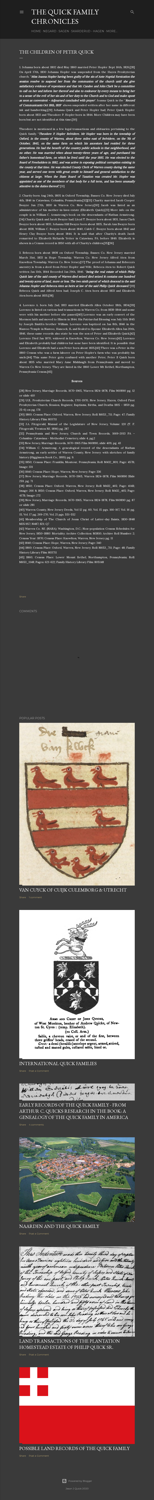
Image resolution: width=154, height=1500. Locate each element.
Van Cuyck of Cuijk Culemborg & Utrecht (73, 890)
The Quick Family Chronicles (65, 16)
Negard (49, 31)
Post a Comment (39, 1070)
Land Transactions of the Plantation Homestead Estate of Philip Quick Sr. (69, 1344)
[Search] (132, 11)
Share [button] (22, 596)
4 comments (36, 1124)
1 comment (35, 897)
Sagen (64, 31)
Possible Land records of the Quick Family (74, 1448)
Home (36, 31)
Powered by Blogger (80, 1480)
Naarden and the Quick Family (59, 1226)
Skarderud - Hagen (87, 31)
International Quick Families (58, 1063)
